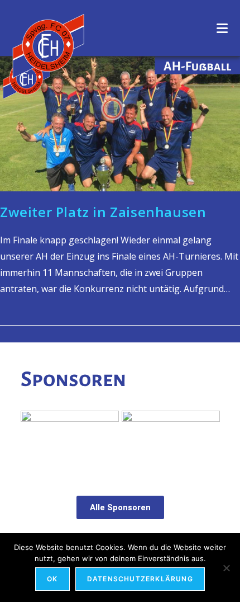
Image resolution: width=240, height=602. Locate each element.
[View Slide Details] (171, 441)
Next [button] (206, 438)
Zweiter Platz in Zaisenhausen (103, 212)
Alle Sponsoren (120, 507)
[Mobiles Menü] (222, 28)
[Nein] (226, 567)
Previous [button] (34, 438)
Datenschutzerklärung (140, 579)
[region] (120, 441)
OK (52, 579)
